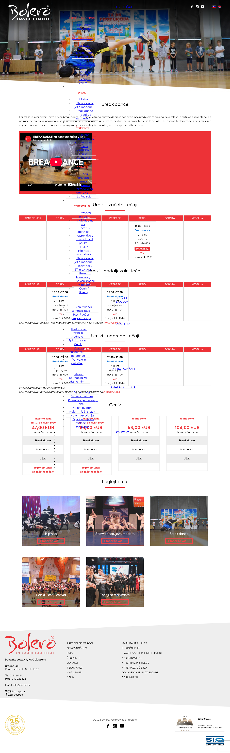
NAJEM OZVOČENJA (134, 667)
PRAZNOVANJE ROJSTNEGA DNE (142, 653)
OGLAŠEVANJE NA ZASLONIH (140, 672)
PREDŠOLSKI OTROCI (80, 643)
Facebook (18, 694)
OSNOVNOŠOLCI (77, 648)
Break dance (179, 534)
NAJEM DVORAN (132, 657)
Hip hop (51, 534)
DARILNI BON (130, 677)
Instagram (18, 691)
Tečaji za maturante (115, 595)
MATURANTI (74, 672)
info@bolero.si (21, 685)
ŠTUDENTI (73, 657)
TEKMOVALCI (75, 667)
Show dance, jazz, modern (115, 534)
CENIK (70, 677)
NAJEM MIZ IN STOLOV (135, 662)
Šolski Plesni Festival (51, 595)
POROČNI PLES (131, 648)
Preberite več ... (51, 541)
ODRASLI (72, 662)
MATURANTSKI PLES (134, 643)
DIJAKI (71, 653)
